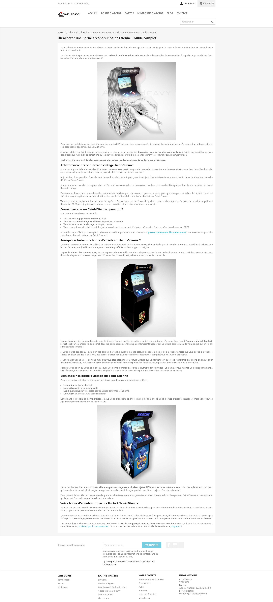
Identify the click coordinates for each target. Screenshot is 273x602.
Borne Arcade (64, 579)
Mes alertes (144, 598)
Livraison (102, 579)
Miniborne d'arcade (150, 13)
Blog (170, 13)
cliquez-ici (176, 526)
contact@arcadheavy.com (193, 593)
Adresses (143, 590)
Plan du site (103, 598)
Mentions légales (106, 583)
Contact (181, 13)
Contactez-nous (105, 594)
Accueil (93, 13)
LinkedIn (181, 545)
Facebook (169, 545)
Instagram (175, 545)
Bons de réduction (147, 594)
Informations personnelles (151, 579)
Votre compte (147, 575)
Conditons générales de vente (112, 587)
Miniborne (63, 587)
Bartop (129, 13)
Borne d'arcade (111, 13)
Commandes (145, 583)
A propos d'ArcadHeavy (109, 590)
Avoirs (141, 586)
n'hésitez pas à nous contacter (93, 526)
